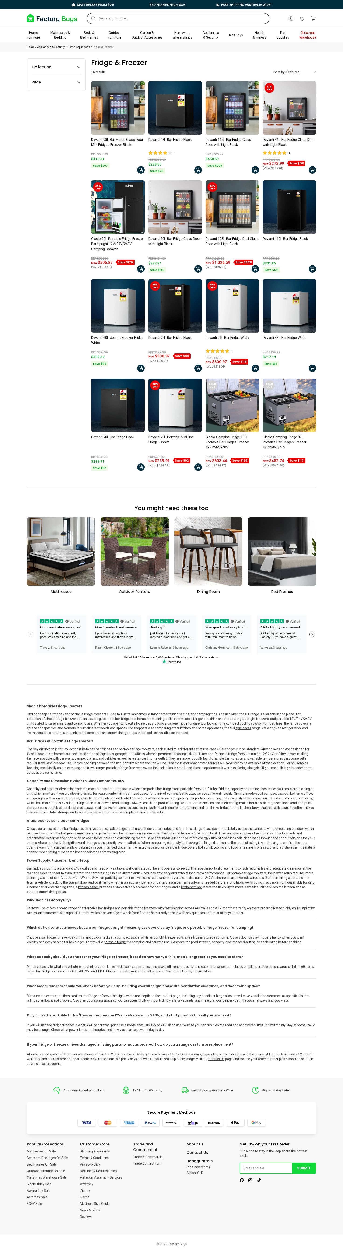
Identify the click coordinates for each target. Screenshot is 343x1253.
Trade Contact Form (148, 1163)
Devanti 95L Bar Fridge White (227, 338)
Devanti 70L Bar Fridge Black (112, 437)
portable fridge (115, 942)
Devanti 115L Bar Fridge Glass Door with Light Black (228, 142)
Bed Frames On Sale (42, 1164)
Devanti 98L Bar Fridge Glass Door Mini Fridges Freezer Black (117, 142)
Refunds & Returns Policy (98, 1171)
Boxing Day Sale (38, 1190)
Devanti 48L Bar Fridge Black (170, 139)
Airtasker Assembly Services (101, 1177)
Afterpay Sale (37, 1197)
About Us (195, 1144)
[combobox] (178, 18)
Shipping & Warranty (95, 1151)
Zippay (85, 1190)
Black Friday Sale (39, 1184)
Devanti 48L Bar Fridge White (284, 338)
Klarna (84, 1197)
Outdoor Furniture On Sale (46, 1171)
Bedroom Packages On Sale (47, 1158)
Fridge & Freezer (103, 47)
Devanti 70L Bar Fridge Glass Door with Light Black (174, 241)
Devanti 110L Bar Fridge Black (285, 239)
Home (31, 47)
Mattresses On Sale (41, 1151)
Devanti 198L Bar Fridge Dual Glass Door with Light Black (232, 241)
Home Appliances (78, 47)
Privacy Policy (90, 1164)
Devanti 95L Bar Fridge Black (170, 338)
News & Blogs (90, 1210)
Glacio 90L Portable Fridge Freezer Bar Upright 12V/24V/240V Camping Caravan (117, 244)
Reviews (86, 1217)
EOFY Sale (34, 1204)
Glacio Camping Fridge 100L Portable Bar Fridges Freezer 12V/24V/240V (227, 442)
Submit (304, 1168)
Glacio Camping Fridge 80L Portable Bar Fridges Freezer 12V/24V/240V (284, 442)
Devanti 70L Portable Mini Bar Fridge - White (170, 439)
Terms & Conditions (94, 1158)
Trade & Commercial (148, 1157)
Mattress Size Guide (95, 1204)
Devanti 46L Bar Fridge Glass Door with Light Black (289, 142)
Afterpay (86, 1184)
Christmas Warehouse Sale (47, 1177)
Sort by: (280, 72)
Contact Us (216, 1059)
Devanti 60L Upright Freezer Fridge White (117, 340)
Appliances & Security (51, 47)
